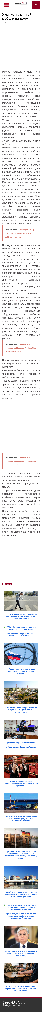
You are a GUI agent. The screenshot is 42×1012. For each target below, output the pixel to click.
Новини (7, 584)
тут (16, 300)
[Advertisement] (21, 48)
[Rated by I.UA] (34, 1008)
